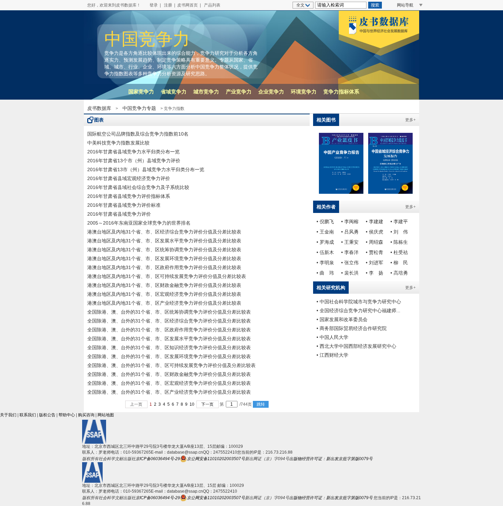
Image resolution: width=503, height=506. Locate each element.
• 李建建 (374, 221)
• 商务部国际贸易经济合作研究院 (352, 328)
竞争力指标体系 (341, 91)
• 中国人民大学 (332, 337)
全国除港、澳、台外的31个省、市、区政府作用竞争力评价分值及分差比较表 (169, 329)
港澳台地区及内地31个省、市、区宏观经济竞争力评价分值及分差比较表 (164, 294)
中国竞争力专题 (139, 108)
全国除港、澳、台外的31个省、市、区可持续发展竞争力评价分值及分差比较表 (171, 365)
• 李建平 (399, 221)
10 (192, 404)
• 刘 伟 (399, 232)
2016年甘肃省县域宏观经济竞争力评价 (128, 178)
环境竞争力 (304, 91)
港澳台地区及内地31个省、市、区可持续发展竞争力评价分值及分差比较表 (166, 276)
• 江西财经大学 (332, 355)
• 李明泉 (325, 262)
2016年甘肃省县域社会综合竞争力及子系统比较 (138, 187)
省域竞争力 (173, 91)
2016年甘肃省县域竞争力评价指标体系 (128, 196)
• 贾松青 (374, 252)
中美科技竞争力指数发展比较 (118, 143)
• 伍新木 (325, 252)
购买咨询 (86, 415)
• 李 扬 (374, 273)
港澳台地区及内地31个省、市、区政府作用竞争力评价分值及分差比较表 (164, 267)
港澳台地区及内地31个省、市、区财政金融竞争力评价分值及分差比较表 (164, 285)
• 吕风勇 (350, 232)
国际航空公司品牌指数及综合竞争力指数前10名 (138, 134)
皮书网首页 (187, 5)
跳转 (261, 404)
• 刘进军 (374, 262)
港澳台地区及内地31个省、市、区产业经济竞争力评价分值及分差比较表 (164, 303)
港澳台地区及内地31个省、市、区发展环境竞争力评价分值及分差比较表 (164, 258)
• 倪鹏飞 (325, 221)
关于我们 (8, 415)
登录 (154, 5)
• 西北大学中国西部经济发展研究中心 (356, 346)
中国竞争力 (147, 39)
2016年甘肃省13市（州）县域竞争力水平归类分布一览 (145, 169)
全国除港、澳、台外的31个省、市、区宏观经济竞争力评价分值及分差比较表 (169, 383)
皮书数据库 (99, 108)
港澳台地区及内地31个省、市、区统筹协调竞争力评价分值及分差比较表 (164, 249)
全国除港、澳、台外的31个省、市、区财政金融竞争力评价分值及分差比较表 (169, 374)
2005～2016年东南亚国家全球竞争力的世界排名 (139, 223)
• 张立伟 (350, 262)
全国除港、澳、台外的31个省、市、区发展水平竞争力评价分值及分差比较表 (169, 338)
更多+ (410, 119)
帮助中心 (67, 415)
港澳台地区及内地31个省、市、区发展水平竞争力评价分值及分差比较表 (164, 240)
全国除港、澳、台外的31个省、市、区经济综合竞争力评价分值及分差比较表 (169, 321)
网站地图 (106, 415)
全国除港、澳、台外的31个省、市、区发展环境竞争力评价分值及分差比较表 (169, 356)
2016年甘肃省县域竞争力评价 (119, 214)
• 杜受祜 (399, 252)
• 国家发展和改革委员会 (342, 319)
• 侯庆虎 (374, 232)
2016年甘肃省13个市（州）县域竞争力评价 (133, 160)
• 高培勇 (399, 273)
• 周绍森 (374, 242)
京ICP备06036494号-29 (158, 458)
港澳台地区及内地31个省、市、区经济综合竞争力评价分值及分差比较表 (164, 232)
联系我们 (28, 415)
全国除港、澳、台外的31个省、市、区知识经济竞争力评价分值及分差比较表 (169, 347)
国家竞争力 (141, 91)
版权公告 (47, 415)
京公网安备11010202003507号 (216, 458)
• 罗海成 (325, 242)
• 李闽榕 (350, 221)
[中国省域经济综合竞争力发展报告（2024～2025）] (390, 163)
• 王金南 (325, 232)
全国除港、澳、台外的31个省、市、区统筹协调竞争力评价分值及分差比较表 (169, 312)
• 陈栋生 (399, 242)
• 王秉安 (350, 242)
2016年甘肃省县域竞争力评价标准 (123, 205)
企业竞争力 (271, 91)
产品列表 (212, 5)
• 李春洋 (350, 252)
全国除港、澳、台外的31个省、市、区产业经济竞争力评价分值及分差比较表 (169, 392)
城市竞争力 (206, 91)
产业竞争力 (239, 91)
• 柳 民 (399, 262)
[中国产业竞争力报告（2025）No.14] (341, 163)
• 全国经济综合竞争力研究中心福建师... (358, 310)
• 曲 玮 (325, 273)
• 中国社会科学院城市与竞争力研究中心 (359, 301)
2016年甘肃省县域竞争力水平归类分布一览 (133, 151)
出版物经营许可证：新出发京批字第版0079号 (331, 458)
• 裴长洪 (350, 273)
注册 (168, 5)
